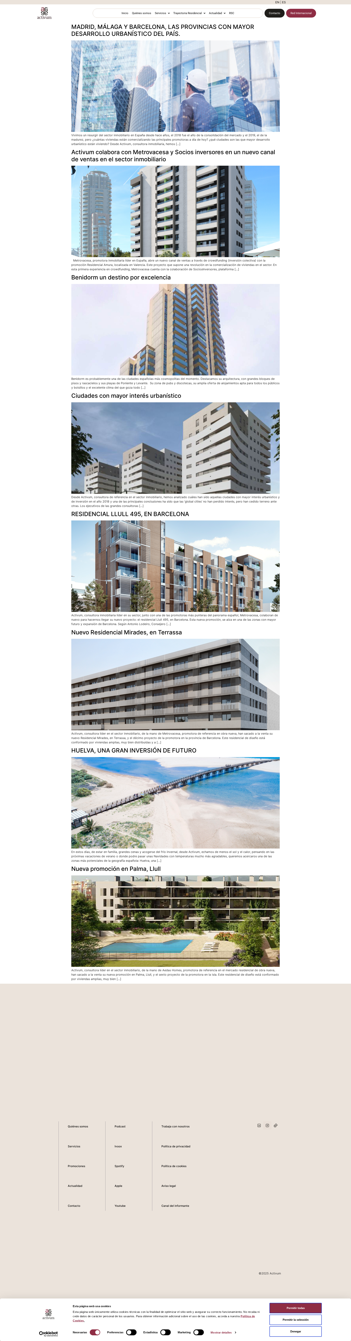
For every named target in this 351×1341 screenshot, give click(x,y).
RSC (231, 13)
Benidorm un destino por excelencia (121, 277)
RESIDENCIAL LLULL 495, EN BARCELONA (130, 514)
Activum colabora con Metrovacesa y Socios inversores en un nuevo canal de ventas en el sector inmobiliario (173, 155)
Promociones (76, 1166)
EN (277, 2)
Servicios (160, 13)
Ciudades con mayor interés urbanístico (126, 395)
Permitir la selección (296, 1319)
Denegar (295, 1331)
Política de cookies (173, 1166)
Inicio (125, 13)
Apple (118, 1186)
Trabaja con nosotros (175, 1126)
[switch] (131, 1332)
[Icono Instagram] (267, 1125)
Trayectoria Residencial (187, 13)
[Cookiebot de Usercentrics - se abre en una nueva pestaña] (49, 1334)
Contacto (74, 1206)
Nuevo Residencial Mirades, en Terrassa (126, 632)
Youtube (120, 1206)
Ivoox (118, 1146)
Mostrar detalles (221, 1332)
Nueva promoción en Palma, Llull (116, 868)
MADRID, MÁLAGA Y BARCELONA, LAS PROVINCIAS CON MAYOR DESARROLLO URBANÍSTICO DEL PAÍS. (162, 30)
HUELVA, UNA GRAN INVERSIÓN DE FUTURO (134, 750)
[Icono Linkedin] (259, 1125)
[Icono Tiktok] (275, 1125)
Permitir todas (296, 1308)
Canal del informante (175, 1206)
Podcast (120, 1126)
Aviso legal (168, 1186)
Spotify (119, 1166)
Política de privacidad (175, 1146)
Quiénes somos (141, 13)
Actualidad (215, 13)
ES (284, 2)
